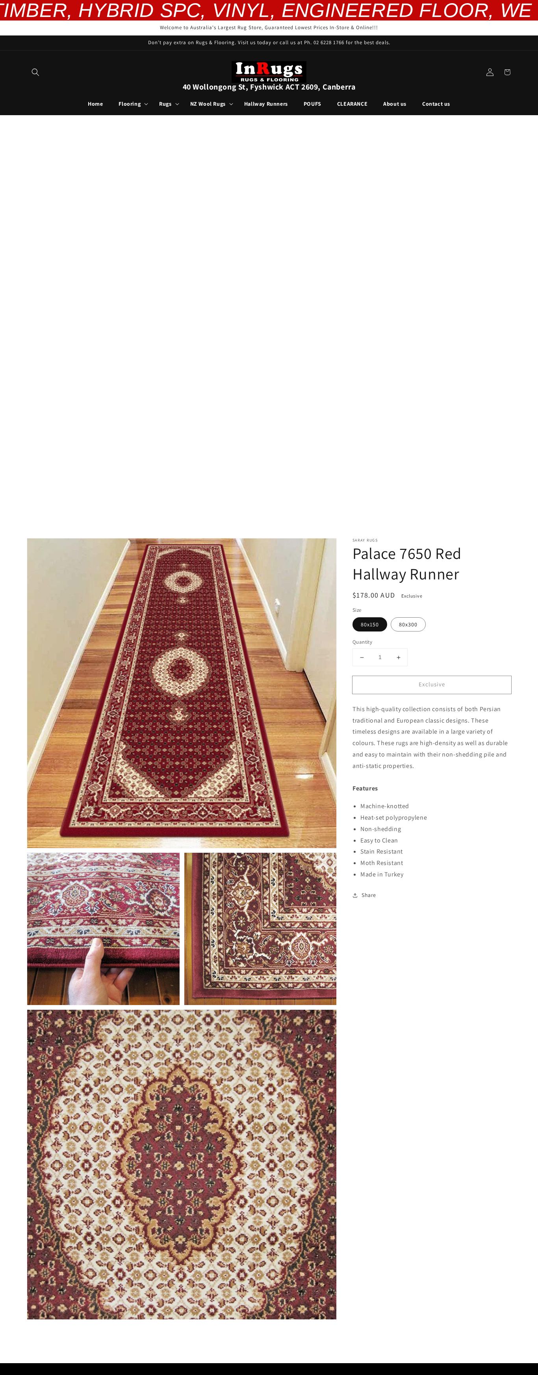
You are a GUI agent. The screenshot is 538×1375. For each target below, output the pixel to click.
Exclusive (432, 684)
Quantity (362, 642)
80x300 (408, 624)
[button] (35, 72)
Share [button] (369, 895)
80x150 (370, 624)
